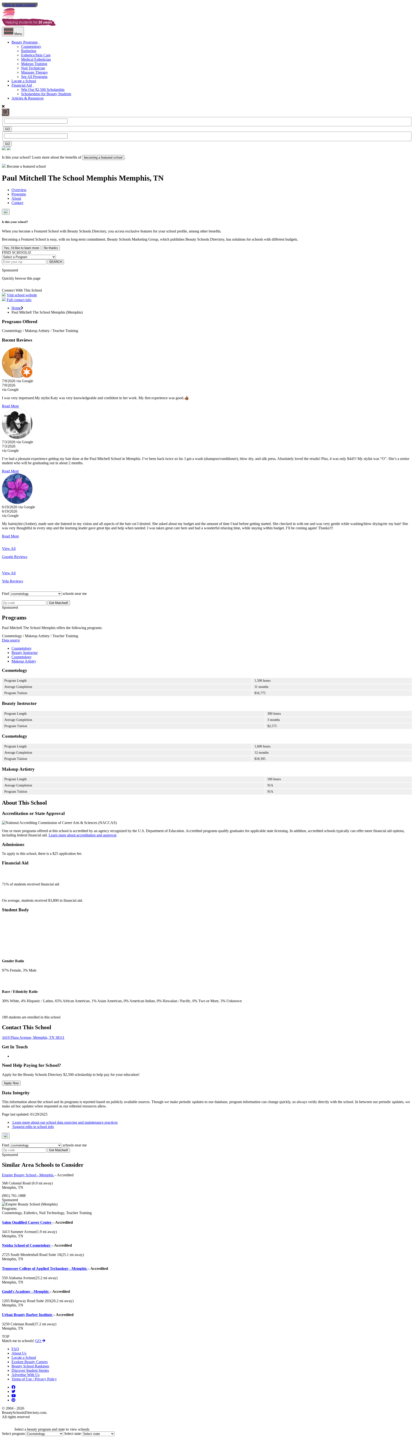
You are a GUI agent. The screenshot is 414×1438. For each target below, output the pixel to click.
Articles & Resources (28, 98)
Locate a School (24, 81)
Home (16, 308)
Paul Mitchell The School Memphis (60, 178)
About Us (19, 1353)
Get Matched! (58, 603)
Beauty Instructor (25, 653)
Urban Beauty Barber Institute (27, 1315)
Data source (11, 640)
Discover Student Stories (30, 1370)
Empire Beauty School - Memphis (28, 1175)
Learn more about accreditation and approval (82, 835)
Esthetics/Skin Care (36, 55)
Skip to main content (19, 5)
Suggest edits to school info (33, 1127)
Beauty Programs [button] (25, 42)
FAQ (15, 1349)
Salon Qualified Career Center (27, 1222)
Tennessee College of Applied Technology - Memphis (45, 1269)
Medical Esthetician (36, 59)
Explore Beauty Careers (30, 1362)
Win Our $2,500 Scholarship (42, 90)
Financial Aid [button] (22, 85)
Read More (10, 406)
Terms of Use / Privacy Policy (34, 1379)
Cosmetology (31, 46)
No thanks (51, 248)
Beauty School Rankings (30, 1366)
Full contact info (19, 300)
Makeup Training (34, 64)
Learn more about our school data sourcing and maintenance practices (65, 1122)
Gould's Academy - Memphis (26, 1291)
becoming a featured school (103, 157)
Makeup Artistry (24, 661)
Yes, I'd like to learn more (21, 248)
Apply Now (11, 1083)
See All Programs (34, 77)
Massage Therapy (34, 72)
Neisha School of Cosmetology (27, 1245)
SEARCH (55, 262)
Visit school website (22, 295)
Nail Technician (33, 68)
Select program (13, 1434)
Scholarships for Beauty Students (46, 94)
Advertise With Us (26, 1375)
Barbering (28, 51)
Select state (72, 1434)
